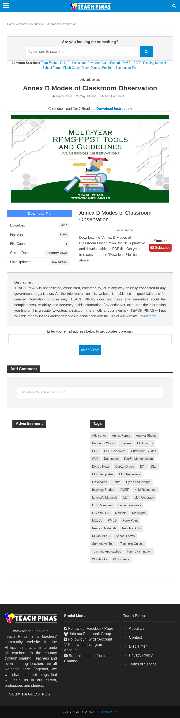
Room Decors (91, 67)
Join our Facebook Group (90, 634)
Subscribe (162, 248)
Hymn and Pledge (138, 482)
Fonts (116, 482)
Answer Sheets (146, 435)
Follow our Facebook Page (90, 628)
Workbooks (99, 559)
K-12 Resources (145, 489)
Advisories (99, 435)
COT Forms (145, 443)
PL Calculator (77, 63)
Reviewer (93, 63)
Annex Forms (121, 435)
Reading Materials (155, 63)
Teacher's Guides (131, 543)
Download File (39, 213)
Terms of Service (143, 664)
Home (11, 24)
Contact (135, 637)
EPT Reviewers (129, 474)
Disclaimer (138, 646)
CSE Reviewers (114, 451)
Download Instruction (114, 109)
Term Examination (139, 551)
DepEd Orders (125, 466)
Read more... (149, 316)
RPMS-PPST (101, 536)
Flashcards (99, 482)
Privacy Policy (141, 655)
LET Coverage (144, 497)
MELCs (97, 520)
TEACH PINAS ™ (105, 712)
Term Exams (49, 63)
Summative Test (126, 67)
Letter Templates (129, 505)
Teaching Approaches (106, 551)
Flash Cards (71, 67)
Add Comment (114, 96)
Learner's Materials (105, 497)
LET (126, 497)
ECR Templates (102, 474)
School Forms (51, 67)
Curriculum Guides (143, 451)
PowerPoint (130, 520)
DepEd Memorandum (138, 459)
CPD (95, 451)
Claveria (125, 443)
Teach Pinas (64, 96)
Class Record (110, 63)
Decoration (111, 459)
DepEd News (101, 466)
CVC (95, 459)
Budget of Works (103, 443)
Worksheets (121, 559)
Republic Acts (131, 528)
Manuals (121, 513)
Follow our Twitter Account (90, 639)
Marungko (139, 513)
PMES (126, 63)
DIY (142, 466)
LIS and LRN (100, 513)
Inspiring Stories (103, 489)
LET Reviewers (102, 505)
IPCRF (136, 63)
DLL (63, 63)
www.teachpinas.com (31, 631)
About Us (136, 628)
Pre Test (107, 67)
